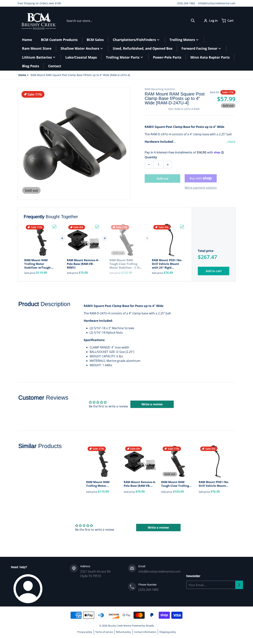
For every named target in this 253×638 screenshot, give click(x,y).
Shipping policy (167, 632)
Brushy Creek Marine (119, 625)
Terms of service (104, 632)
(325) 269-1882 (186, 3)
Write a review (152, 404)
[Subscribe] (239, 585)
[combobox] (130, 20)
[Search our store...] (192, 20)
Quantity (151, 157)
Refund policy (123, 632)
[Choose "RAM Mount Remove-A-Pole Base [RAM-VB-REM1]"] (97, 227)
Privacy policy (84, 632)
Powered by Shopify (143, 625)
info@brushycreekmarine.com (216, 3)
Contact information (145, 632)
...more (230, 142)
